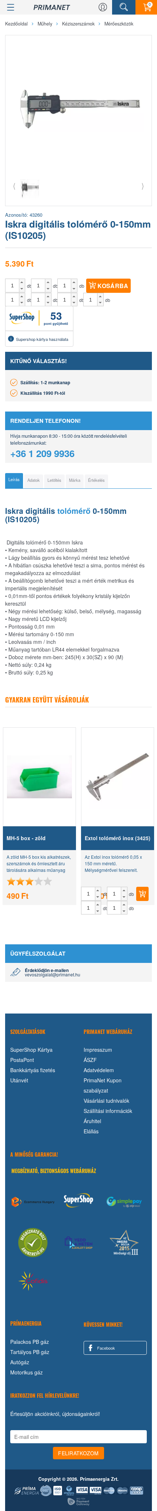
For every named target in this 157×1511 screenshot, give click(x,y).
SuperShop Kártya (31, 1049)
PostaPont (22, 1059)
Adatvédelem (99, 1070)
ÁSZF (90, 1059)
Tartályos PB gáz (29, 1351)
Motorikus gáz (26, 1372)
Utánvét (19, 1080)
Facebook (105, 1348)
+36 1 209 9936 (42, 453)
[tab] (14, 480)
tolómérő (74, 510)
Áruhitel (92, 1121)
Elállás (91, 1131)
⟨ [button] (14, 185)
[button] (22, 282)
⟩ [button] (142, 185)
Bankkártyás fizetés (32, 1070)
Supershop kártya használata (42, 339)
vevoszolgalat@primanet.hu (52, 974)
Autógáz (19, 1362)
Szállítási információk (108, 1110)
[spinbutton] (12, 285)
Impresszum (98, 1049)
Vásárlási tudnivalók (106, 1100)
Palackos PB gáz (29, 1341)
